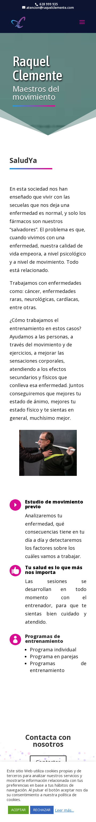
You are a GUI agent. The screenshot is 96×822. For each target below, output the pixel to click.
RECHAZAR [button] (41, 809)
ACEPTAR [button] (18, 809)
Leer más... (64, 810)
